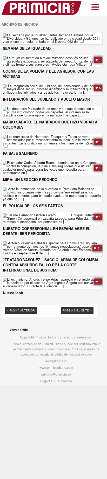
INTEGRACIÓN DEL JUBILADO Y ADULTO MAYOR (46, 99)
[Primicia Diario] (41, 8)
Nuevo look (13, 292)
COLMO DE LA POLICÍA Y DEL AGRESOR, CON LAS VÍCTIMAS (48, 74)
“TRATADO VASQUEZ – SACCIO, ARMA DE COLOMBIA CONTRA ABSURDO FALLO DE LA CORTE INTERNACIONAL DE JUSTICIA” (50, 264)
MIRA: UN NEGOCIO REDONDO (30, 179)
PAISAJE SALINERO (20, 153)
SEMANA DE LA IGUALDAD (27, 48)
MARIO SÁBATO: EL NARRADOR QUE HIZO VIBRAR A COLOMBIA (50, 125)
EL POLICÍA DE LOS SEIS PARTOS (33, 205)
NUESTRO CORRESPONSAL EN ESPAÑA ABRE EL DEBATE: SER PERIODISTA (46, 231)
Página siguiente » (77, 310)
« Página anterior (21, 310)
